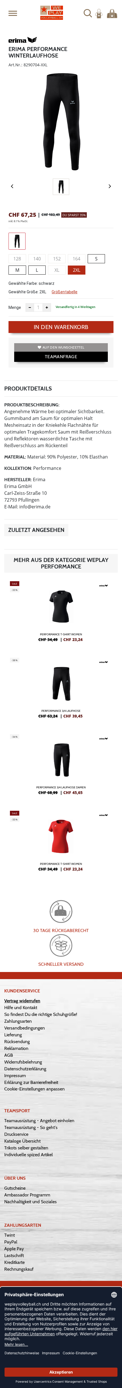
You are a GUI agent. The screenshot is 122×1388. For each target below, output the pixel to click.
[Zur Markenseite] (23, 41)
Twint (9, 1235)
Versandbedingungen (24, 1028)
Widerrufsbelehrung (23, 1062)
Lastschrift (14, 1255)
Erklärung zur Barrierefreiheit (31, 1082)
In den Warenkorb (61, 327)
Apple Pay (14, 1248)
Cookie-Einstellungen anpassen (34, 1089)
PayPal (10, 1242)
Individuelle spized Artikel (28, 1154)
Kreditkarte (14, 1262)
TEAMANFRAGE (61, 356)
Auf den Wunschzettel (63, 347)
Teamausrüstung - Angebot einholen (39, 1120)
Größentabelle (64, 292)
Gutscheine (15, 1188)
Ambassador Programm (27, 1195)
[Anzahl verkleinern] (30, 307)
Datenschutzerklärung (25, 1068)
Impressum (15, 1075)
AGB (8, 1055)
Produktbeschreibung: (32, 405)
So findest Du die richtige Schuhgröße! (40, 1014)
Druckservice (16, 1134)
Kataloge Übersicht (22, 1141)
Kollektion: (18, 468)
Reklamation (16, 1048)
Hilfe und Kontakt (20, 1007)
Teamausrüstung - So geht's (31, 1127)
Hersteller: (18, 479)
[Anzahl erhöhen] (47, 307)
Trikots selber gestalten (26, 1148)
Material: (15, 457)
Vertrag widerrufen (22, 1000)
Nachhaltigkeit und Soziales (30, 1201)
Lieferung (13, 1034)
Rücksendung (17, 1041)
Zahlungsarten (18, 1021)
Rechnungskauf (18, 1269)
